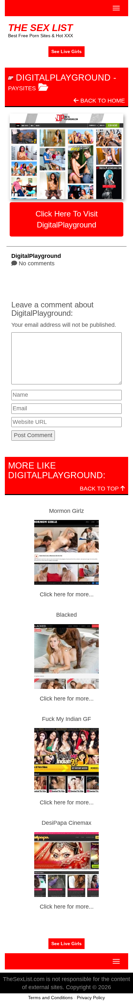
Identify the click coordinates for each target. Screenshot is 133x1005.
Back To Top (100, 488)
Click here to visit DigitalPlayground (67, 219)
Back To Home (102, 100)
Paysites (22, 88)
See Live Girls (66, 51)
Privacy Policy (91, 997)
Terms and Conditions (50, 997)
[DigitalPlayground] (66, 156)
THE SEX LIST (40, 27)
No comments (37, 263)
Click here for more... (67, 594)
